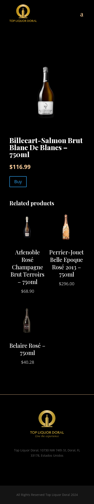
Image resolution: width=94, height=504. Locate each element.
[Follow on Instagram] (42, 468)
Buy (18, 182)
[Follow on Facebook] (51, 468)
